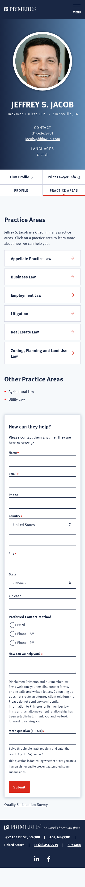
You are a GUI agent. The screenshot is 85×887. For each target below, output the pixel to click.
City (11, 552)
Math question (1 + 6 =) (25, 730)
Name (13, 452)
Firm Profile (19, 176)
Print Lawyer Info (62, 176)
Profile (21, 190)
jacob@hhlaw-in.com (42, 138)
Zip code (15, 595)
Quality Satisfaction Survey (26, 804)
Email (13, 473)
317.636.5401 (42, 132)
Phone (13, 494)
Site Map (74, 844)
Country (14, 515)
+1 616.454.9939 (46, 844)
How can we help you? (25, 653)
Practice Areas (64, 190)
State (12, 574)
